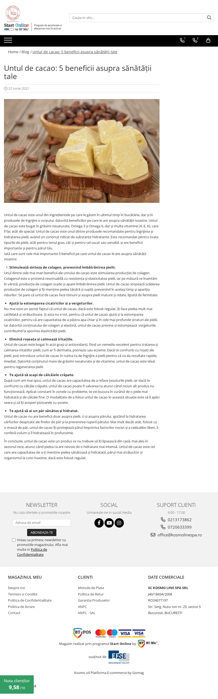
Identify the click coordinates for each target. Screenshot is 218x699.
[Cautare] (209, 17)
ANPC (82, 606)
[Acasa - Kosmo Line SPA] (30, 13)
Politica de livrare (21, 606)
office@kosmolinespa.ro (179, 534)
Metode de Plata (91, 587)
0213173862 (179, 519)
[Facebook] (99, 523)
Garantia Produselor (94, 600)
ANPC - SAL (86, 612)
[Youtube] (109, 523)
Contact (14, 612)
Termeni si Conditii (22, 594)
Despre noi (16, 587)
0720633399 (179, 527)
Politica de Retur (91, 594)
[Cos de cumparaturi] (208, 40)
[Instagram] (119, 523)
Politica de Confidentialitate (32, 552)
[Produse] (8, 42)
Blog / (27, 51)
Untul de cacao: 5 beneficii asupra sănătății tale (74, 51)
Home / (14, 51)
